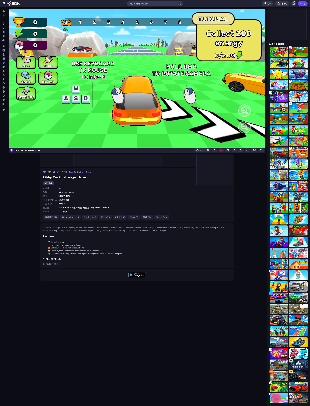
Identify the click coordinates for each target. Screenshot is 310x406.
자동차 (64, 172)
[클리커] (3, 100)
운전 (58, 172)
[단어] (3, 50)
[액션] (3, 79)
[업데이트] (3, 28)
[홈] (3, 11)
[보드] (3, 54)
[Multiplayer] (3, 36)
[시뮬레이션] (3, 71)
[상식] (3, 59)
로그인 (303, 3)
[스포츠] (3, 67)
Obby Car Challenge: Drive (80, 172)
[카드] (3, 96)
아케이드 (51, 172)
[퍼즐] (3, 104)
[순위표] (3, 40)
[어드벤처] (3, 83)
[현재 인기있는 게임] (3, 24)
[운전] (3, 87)
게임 (44, 172)
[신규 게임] (3, 19)
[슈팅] (3, 63)
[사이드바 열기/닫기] (4, 4)
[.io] (3, 46)
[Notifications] (293, 3)
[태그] (3, 110)
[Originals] (3, 32)
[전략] (3, 91)
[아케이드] (3, 75)
